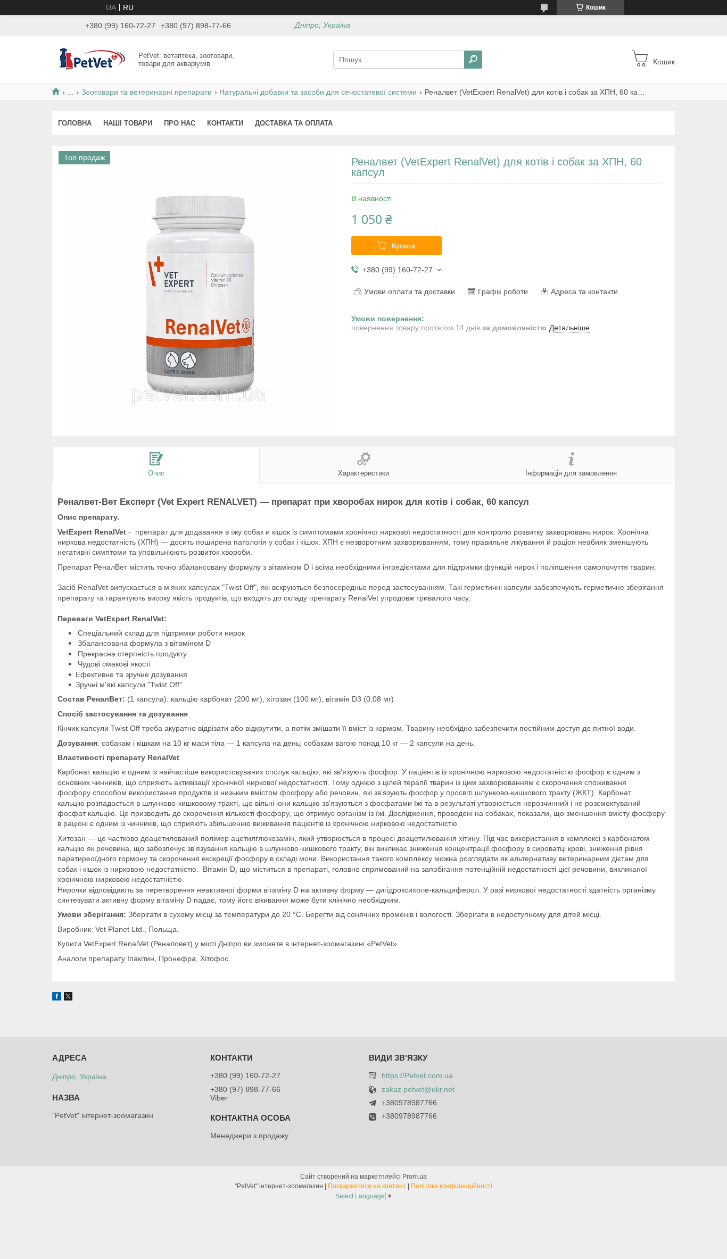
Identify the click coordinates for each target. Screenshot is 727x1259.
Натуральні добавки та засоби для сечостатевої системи (318, 92)
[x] (68, 998)
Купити (404, 245)
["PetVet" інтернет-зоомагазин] (92, 59)
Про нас (179, 123)
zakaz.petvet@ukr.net (418, 1090)
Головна (75, 123)
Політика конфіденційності (451, 1186)
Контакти (225, 123)
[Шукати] (473, 60)
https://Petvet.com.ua (417, 1075)
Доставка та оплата (294, 123)
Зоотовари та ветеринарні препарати (146, 92)
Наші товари (127, 123)
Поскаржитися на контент (367, 1186)
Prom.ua (414, 1176)
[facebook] (56, 998)
